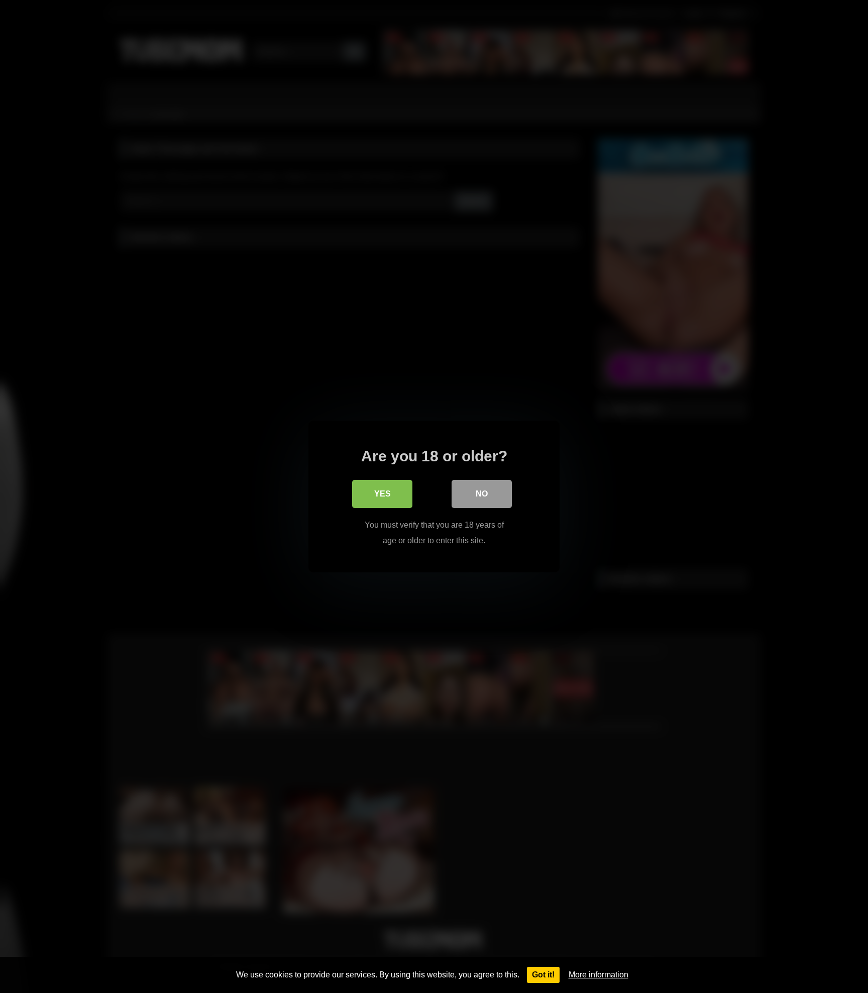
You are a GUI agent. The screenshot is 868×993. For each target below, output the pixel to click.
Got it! (543, 974)
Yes (382, 493)
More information (598, 974)
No (482, 493)
